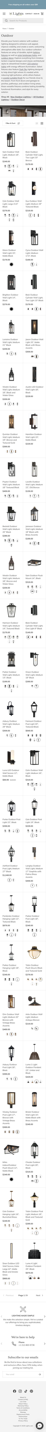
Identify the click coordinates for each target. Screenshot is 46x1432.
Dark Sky (23, 69)
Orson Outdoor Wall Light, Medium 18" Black (34, 675)
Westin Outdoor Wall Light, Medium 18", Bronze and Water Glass (11, 579)
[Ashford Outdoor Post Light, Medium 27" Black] (11, 853)
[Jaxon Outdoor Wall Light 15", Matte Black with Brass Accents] (34, 327)
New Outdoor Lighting (20, 97)
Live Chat (23, 1402)
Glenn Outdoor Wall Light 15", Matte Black (9, 253)
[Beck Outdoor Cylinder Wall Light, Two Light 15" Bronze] (34, 139)
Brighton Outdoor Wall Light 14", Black (10, 298)
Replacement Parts (23, 1414)
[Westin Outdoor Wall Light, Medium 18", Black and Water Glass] (11, 374)
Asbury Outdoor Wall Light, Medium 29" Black (11, 724)
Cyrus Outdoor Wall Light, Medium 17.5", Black (34, 253)
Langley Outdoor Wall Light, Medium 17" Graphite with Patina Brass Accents (34, 871)
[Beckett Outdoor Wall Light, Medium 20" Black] (11, 513)
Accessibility (23, 1410)
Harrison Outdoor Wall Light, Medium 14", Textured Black (11, 626)
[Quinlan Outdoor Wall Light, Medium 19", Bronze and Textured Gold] (11, 421)
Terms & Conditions (23, 1408)
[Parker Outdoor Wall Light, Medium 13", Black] (11, 659)
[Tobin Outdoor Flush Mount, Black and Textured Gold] (34, 952)
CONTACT (29, 14)
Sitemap (23, 1412)
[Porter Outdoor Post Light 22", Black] (11, 807)
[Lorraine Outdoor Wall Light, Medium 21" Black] (11, 327)
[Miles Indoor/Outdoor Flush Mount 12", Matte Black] (11, 1149)
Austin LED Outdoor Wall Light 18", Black (34, 390)
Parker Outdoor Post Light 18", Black (32, 919)
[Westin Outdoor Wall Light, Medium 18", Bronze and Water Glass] (11, 563)
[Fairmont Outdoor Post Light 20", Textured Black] (34, 708)
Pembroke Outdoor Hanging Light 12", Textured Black (11, 919)
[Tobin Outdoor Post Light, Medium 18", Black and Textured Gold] (34, 1198)
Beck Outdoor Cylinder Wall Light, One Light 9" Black (34, 626)
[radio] (5, 166)
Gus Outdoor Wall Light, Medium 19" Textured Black (34, 204)
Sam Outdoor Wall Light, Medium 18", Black (11, 155)
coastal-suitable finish (12, 78)
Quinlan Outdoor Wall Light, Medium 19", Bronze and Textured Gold (11, 438)
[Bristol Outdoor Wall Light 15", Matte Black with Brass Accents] (34, 1099)
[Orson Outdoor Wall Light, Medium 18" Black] (34, 659)
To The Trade (23, 1419)
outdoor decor (7, 58)
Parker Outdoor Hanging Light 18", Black (11, 968)
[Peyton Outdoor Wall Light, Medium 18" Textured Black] (11, 469)
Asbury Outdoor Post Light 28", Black (10, 1067)
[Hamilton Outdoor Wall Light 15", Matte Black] (34, 421)
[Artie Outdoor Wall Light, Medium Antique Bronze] (34, 1001)
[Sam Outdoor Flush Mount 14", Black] (34, 563)
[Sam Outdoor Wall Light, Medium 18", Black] (11, 139)
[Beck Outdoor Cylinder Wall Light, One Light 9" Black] (34, 610)
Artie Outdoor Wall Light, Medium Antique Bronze (34, 1017)
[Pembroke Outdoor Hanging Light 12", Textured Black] (11, 903)
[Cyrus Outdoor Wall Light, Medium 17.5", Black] (34, 237)
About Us (23, 1397)
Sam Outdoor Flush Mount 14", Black (34, 577)
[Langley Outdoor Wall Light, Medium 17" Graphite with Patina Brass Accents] (34, 853)
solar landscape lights (27, 55)
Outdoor (11, 28)
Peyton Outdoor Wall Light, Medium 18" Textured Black (11, 485)
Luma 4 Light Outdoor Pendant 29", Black (33, 1266)
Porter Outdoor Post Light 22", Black (11, 820)
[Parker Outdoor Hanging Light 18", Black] (11, 952)
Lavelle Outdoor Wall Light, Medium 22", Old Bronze (34, 485)
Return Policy (23, 1404)
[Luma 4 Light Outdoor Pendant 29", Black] (34, 1251)
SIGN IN (37, 14)
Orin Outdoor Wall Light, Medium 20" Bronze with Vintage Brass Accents (11, 1020)
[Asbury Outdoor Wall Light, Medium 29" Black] (11, 708)
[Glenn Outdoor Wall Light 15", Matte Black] (11, 237)
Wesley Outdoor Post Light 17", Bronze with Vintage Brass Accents (10, 1117)
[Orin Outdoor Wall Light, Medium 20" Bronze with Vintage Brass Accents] (11, 1001)
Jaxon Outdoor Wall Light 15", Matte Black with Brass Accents (34, 343)
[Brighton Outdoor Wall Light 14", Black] (11, 282)
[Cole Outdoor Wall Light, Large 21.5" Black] (11, 188)
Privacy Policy (23, 1421)
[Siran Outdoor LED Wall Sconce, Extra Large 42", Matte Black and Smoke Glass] (11, 1251)
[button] (42, 14)
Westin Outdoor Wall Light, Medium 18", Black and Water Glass (11, 391)
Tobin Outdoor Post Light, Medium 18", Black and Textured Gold (34, 1215)
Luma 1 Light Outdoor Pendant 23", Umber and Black (33, 1068)
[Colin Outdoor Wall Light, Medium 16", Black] (34, 757)
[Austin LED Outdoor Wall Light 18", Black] (34, 374)
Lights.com (29, 1426)
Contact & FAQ (23, 1399)
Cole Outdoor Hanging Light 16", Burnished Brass (11, 1214)
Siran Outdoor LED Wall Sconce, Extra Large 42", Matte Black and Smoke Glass (11, 1269)
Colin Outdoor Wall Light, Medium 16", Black (34, 773)
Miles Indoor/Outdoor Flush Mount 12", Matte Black (10, 1166)
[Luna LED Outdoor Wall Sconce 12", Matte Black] (11, 757)
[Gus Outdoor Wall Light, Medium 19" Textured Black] (34, 188)
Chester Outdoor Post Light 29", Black (33, 1165)
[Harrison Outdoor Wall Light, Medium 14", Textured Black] (11, 610)
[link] (9, 1295)
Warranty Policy (23, 1406)
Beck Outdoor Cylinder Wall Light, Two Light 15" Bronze (34, 156)
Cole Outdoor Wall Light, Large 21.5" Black (11, 204)
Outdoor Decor (18, 99)
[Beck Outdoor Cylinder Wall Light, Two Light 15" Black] (34, 282)
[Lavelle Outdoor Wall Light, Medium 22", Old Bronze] (34, 469)
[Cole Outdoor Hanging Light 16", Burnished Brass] (11, 1198)
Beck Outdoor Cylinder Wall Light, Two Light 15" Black (34, 298)
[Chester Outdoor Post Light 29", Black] (34, 1149)
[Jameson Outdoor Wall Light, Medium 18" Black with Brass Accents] (34, 513)
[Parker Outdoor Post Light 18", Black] (34, 903)
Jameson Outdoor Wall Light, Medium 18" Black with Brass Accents (34, 530)
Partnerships (23, 1416)
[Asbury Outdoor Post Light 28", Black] (11, 1052)
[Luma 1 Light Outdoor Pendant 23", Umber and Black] (34, 1052)
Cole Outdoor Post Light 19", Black (34, 820)
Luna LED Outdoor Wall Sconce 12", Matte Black (11, 773)
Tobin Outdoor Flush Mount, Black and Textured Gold (34, 968)
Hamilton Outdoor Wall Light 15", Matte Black (34, 437)
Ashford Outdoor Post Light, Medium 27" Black (11, 869)
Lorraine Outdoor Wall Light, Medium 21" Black (11, 342)
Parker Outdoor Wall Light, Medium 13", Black (11, 675)
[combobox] (23, 20)
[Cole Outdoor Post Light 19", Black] (34, 807)
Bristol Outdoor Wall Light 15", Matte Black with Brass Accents (33, 1116)
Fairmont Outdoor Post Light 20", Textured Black (33, 724)
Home (5, 28)
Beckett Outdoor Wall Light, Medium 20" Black (11, 529)
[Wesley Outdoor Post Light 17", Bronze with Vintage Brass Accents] (11, 1099)
